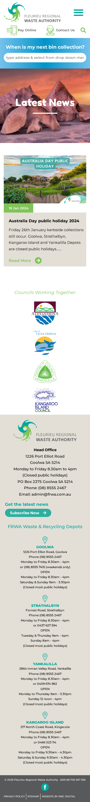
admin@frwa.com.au (51, 494)
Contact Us (65, 30)
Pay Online (27, 30)
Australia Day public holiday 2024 (44, 221)
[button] (78, 12)
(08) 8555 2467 (52, 487)
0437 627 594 (47, 625)
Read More (20, 260)
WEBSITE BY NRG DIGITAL (58, 796)
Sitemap (33, 796)
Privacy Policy (14, 796)
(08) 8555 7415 (34, 567)
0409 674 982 (47, 684)
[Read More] (38, 260)
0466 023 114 (47, 742)
